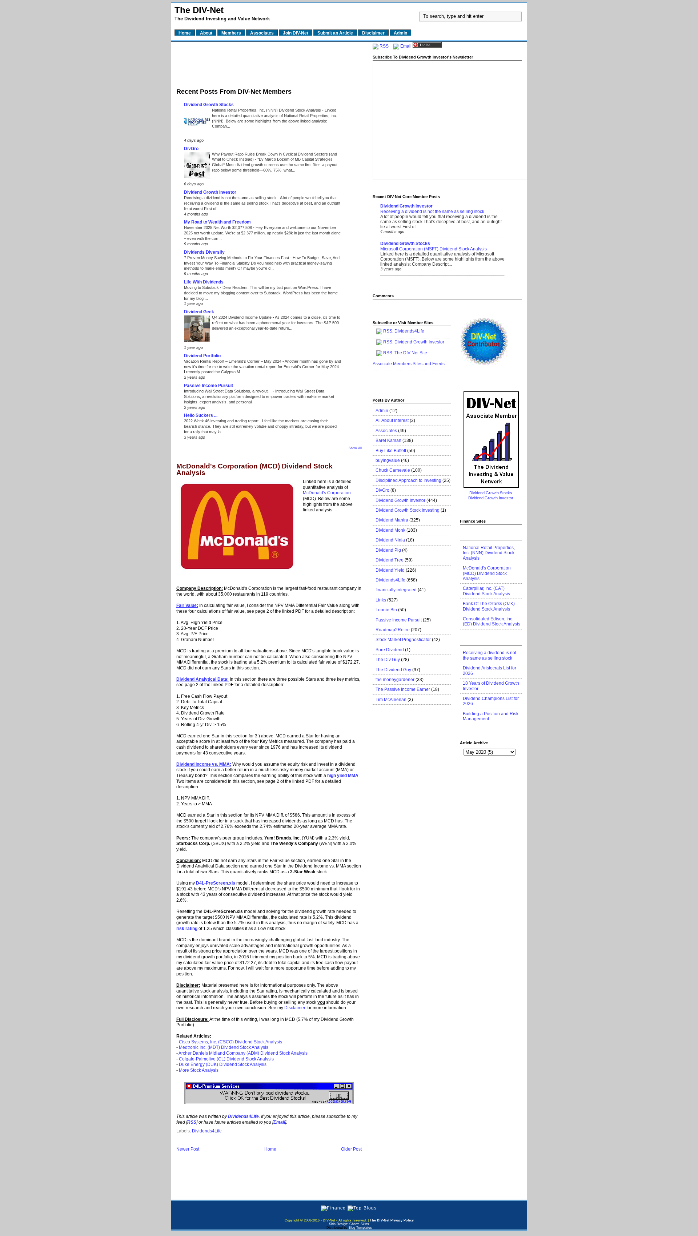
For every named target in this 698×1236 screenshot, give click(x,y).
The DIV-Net (199, 10)
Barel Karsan (388, 440)
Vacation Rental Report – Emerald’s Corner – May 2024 (233, 361)
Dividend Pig (388, 550)
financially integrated (396, 589)
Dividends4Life (207, 1131)
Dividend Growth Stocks (209, 104)
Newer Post (187, 1149)
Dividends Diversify (204, 252)
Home (270, 1149)
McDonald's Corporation (327, 492)
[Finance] (333, 1208)
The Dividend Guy (393, 669)
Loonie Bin (386, 609)
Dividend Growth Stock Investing (408, 510)
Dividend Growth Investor (210, 192)
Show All (355, 448)
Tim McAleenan (391, 699)
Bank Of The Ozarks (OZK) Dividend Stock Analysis (489, 606)
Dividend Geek (199, 311)
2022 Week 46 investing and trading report (222, 421)
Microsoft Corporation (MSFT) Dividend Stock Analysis (433, 248)
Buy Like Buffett (391, 450)
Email (406, 46)
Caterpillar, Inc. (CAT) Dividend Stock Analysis (486, 591)
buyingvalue (388, 460)
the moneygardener (395, 679)
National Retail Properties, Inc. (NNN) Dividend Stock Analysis (267, 110)
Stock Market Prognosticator (403, 639)
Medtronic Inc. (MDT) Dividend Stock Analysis (223, 1047)
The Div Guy (388, 659)
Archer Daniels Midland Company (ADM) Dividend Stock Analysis (243, 1053)
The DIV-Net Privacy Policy (392, 1220)
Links (381, 600)
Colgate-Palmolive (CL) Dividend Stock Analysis (226, 1059)
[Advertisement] (269, 63)
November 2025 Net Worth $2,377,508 (218, 227)
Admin (382, 410)
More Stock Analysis (198, 1070)
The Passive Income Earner (403, 689)
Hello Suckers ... (200, 415)
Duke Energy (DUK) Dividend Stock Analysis (222, 1064)
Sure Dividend (390, 649)
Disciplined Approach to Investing (408, 480)
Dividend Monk (390, 530)
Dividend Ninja (390, 540)
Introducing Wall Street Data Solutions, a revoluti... (228, 391)
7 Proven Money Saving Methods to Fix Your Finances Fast (237, 257)
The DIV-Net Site (410, 352)
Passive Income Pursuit (208, 385)
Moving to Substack (202, 287)
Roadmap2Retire (393, 629)
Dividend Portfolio (202, 355)
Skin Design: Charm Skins (349, 1224)
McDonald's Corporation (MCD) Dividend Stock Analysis (254, 469)
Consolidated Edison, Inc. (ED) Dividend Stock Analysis (491, 621)
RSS (384, 46)
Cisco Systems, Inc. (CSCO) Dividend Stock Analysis (230, 1041)
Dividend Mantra (392, 520)
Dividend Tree (390, 560)
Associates (386, 430)
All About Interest (392, 420)
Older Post (351, 1149)
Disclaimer (294, 1007)
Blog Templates (360, 1227)
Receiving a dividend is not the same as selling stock (231, 198)
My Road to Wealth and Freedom (217, 222)
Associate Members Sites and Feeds (409, 363)
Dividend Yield (390, 570)
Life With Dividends (204, 282)
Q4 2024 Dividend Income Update (242, 317)
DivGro (191, 148)
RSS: (388, 342)
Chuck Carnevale (393, 470)
